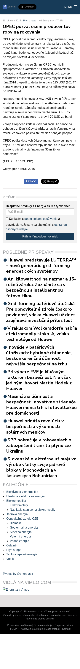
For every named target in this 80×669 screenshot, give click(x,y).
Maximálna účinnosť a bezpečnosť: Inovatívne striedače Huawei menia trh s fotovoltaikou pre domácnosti (41, 405)
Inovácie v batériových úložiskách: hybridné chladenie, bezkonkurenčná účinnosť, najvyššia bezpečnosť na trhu (39, 355)
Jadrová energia (17, 514)
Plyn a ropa (29, 20)
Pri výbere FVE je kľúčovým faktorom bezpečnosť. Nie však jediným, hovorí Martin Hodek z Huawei (39, 380)
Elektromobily (19, 505)
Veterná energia (20, 536)
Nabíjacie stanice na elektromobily (32, 509)
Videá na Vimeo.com (27, 582)
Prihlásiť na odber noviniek (40, 236)
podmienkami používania (40, 218)
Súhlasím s (16, 218)
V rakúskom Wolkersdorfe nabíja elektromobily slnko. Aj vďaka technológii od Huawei (41, 333)
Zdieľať (31, 181)
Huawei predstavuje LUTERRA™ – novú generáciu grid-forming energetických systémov (41, 265)
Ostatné (11, 545)
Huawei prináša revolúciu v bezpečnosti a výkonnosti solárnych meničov (35, 426)
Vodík (10, 558)
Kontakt (66, 628)
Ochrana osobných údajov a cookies (53, 625)
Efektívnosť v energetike (22, 491)
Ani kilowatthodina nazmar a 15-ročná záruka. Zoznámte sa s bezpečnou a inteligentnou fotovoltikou (41, 287)
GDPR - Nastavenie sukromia (27, 628)
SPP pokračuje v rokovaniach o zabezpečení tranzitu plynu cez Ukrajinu (38, 445)
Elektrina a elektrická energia (25, 496)
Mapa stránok (52, 628)
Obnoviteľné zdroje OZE (22, 518)
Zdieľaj (11, 6)
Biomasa (16, 523)
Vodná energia (19, 541)
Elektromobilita (16, 500)
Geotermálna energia (24, 527)
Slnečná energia (21, 532)
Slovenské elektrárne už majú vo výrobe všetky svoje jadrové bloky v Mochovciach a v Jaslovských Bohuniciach (41, 467)
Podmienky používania (19, 625)
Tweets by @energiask (18, 573)
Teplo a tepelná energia (21, 554)
